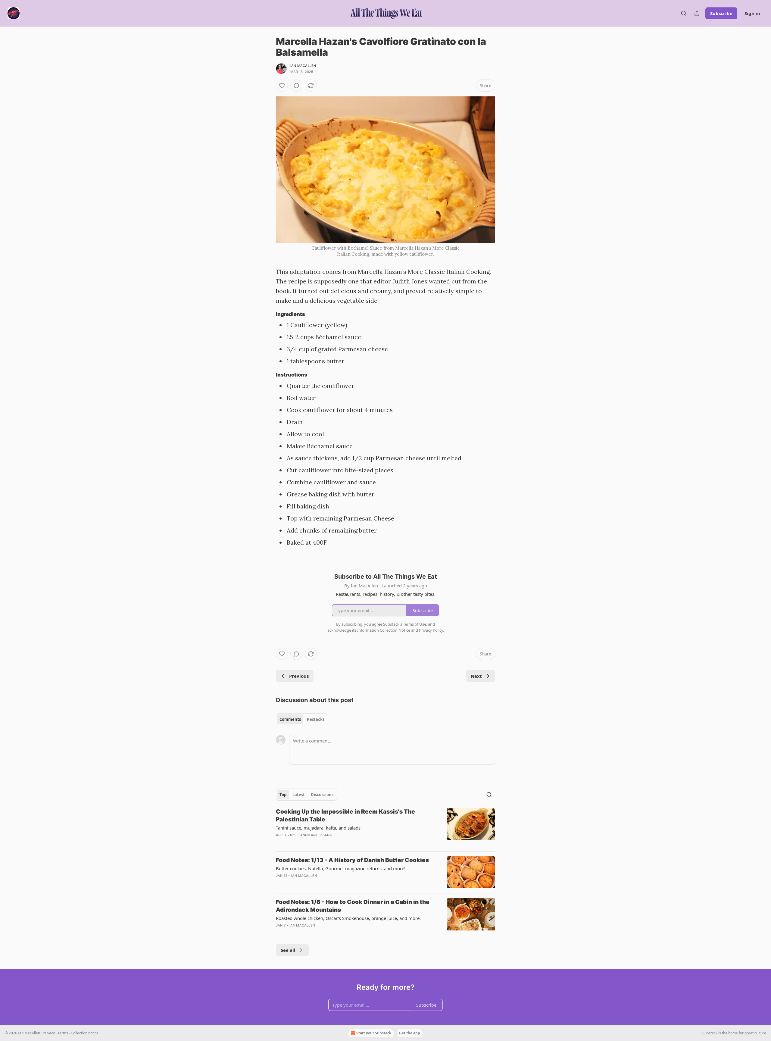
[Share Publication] (697, 13)
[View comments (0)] (296, 86)
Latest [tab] (298, 794)
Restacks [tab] (315, 719)
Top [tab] (282, 794)
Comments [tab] (290, 719)
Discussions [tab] (322, 794)
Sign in (752, 13)
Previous (299, 676)
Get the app (409, 1033)
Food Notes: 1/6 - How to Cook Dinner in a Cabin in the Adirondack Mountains (352, 906)
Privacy (49, 1033)
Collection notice (84, 1033)
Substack (709, 1033)
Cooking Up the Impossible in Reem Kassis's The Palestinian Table (345, 815)
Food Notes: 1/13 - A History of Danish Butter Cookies (352, 860)
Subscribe (721, 13)
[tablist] (302, 719)
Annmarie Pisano (316, 835)
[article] (385, 827)
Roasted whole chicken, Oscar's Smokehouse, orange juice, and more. (348, 918)
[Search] (684, 13)
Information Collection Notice (383, 630)
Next (476, 676)
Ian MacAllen (303, 66)
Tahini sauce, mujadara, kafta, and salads (318, 828)
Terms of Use (414, 624)
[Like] (282, 86)
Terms (63, 1033)
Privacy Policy (431, 630)
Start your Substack (373, 1033)
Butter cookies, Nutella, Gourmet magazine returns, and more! (340, 868)
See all (288, 950)
